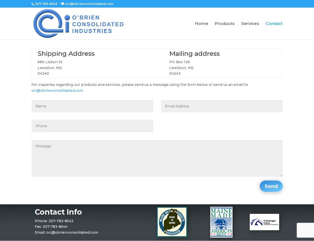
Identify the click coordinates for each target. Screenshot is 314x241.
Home (201, 24)
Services (250, 24)
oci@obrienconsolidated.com (57, 90)
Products (225, 24)
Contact (274, 24)
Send (271, 186)
